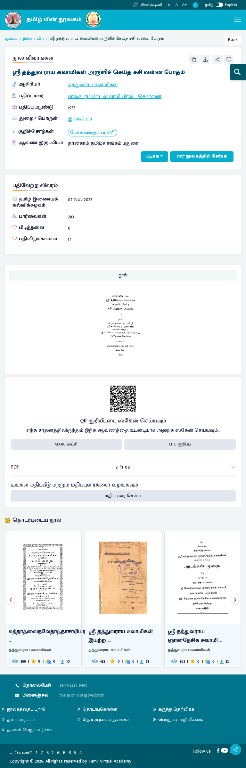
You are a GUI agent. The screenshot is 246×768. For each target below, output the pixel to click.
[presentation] (10, 600)
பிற (40, 39)
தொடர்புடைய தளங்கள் (107, 719)
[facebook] (219, 750)
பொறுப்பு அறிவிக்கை (180, 719)
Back (233, 40)
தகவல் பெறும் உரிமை (30, 729)
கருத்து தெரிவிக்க (176, 709)
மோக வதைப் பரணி (92, 132)
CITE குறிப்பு (180, 444)
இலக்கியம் (80, 119)
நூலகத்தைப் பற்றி (26, 709)
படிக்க (152, 156)
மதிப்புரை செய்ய (123, 496)
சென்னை (149, 96)
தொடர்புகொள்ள (100, 709)
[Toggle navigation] (237, 19)
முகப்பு (11, 39)
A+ (184, 5)
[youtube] (225, 750)
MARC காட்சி (66, 444)
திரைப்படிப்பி (151, 5)
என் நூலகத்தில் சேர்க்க (202, 156)
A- (169, 5)
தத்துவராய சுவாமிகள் (93, 84)
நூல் (27, 39)
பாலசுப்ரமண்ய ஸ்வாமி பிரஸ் (101, 96)
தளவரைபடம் (21, 719)
